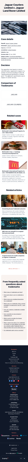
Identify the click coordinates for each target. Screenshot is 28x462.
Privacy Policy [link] (14, 450)
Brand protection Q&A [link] (14, 359)
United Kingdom (12, 50)
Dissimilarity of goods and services (9, 58)
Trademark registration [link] (14, 368)
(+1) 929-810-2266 (14, 407)
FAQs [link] (14, 355)
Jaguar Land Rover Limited (14, 45)
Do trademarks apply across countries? (13, 330)
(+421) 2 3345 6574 (14, 421)
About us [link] (14, 351)
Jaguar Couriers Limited (11, 43)
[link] (14, 205)
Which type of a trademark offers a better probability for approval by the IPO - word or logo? (14, 305)
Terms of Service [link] (14, 361)
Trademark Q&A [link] (14, 357)
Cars (7, 52)
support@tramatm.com (14, 377)
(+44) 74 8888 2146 (14, 399)
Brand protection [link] (14, 370)
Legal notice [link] (14, 448)
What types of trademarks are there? (13, 292)
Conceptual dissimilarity (15, 56)
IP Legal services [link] (14, 371)
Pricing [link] (14, 353)
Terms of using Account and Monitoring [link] (14, 362)
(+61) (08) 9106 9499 (14, 429)
